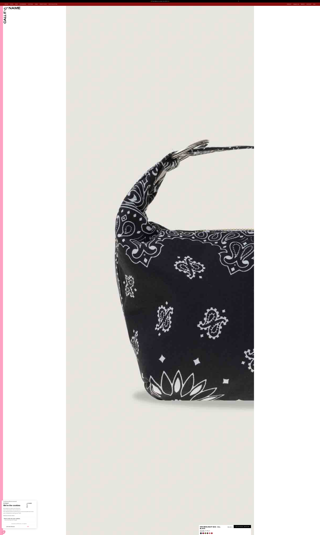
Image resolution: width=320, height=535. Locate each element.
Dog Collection (53, 4)
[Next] (238, 1)
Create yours (43, 4)
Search (303, 4)
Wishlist (289, 4)
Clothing (30, 4)
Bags (16, 4)
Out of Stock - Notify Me (242, 526)
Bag (314, 4)
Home (36, 4)
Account (309, 4)
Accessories (23, 4)
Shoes (11, 4)
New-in (6, 4)
